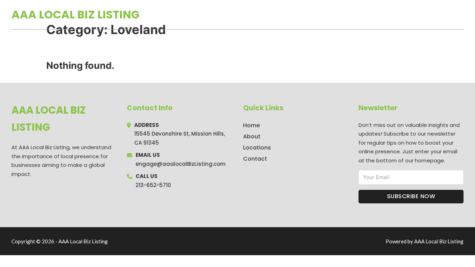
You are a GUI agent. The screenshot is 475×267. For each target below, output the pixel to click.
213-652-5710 (153, 185)
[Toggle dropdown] (461, 14)
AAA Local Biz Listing (75, 14)
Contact (255, 159)
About (251, 136)
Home (383, 14)
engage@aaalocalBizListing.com (181, 164)
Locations (414, 14)
